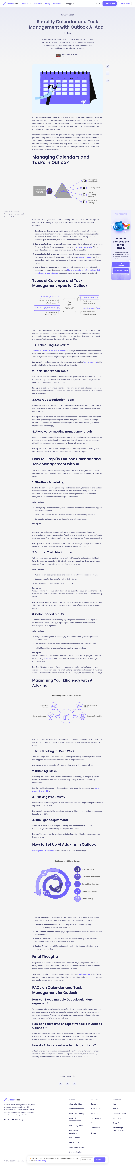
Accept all (99, 1160)
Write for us (95, 1109)
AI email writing (75, 1104)
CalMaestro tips (75, 1152)
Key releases (74, 1138)
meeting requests (84, 257)
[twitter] (60, 1084)
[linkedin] (75, 1084)
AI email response (76, 1109)
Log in (98, 4)
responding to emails (82, 247)
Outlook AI (117, 1118)
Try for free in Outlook (121, 264)
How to (115, 1109)
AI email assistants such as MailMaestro (49, 351)
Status (93, 1133)
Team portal (96, 1118)
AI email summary (76, 1113)
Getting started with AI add (44, 851)
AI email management (75, 1119)
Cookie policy (41, 1161)
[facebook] (67, 1084)
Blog (114, 1104)
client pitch (48, 658)
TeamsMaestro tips (77, 1147)
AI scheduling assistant (74, 1131)
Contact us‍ (95, 1127)
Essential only (86, 1160)
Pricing (47, 4)
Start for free (110, 4)
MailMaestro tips (76, 1142)
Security (94, 1113)
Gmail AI (116, 1123)
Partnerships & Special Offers (119, 1129)
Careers (94, 1104)
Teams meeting (90, 362)
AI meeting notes (76, 1125)
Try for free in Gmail (121, 270)
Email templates (119, 1113)
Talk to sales (125, 4)
